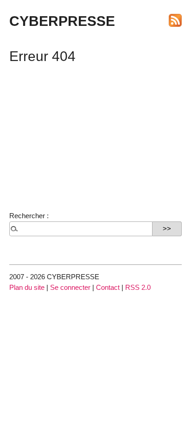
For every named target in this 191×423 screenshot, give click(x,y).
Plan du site (27, 287)
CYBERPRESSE (62, 21)
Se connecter (70, 287)
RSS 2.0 (138, 287)
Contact (108, 287)
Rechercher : (29, 216)
